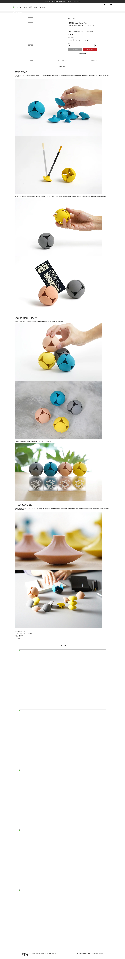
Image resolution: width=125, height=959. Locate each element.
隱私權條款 (84, 953)
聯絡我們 (33, 953)
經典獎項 (36, 7)
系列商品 (25, 7)
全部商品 (15, 12)
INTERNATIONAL (51, 7)
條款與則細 (78, 953)
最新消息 (19, 7)
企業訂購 (42, 7)
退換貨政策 (43, 953)
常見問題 (54, 953)
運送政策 (38, 953)
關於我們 (31, 7)
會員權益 (49, 953)
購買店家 (24, 953)
